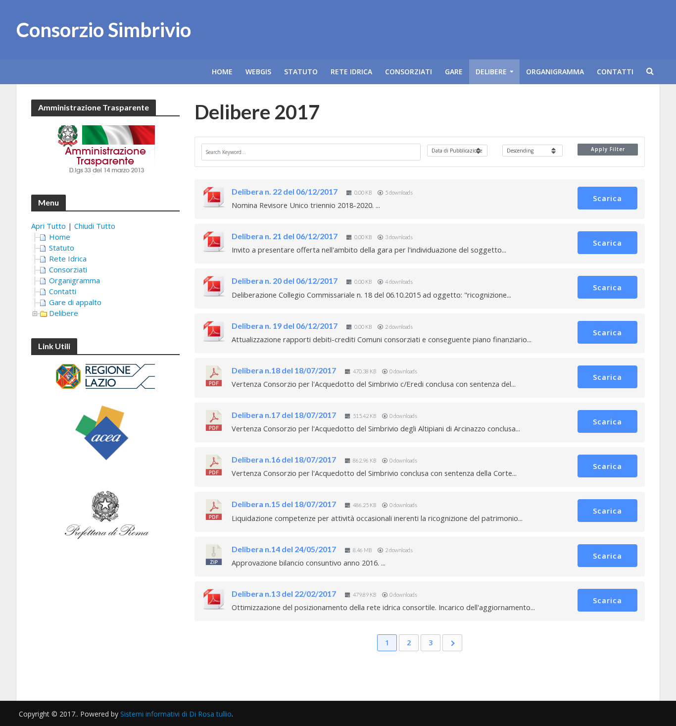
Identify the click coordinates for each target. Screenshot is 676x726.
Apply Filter (608, 149)
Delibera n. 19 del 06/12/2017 (285, 325)
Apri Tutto (48, 226)
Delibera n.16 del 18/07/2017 (284, 459)
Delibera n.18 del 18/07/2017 (284, 370)
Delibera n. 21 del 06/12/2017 (285, 236)
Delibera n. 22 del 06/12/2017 (285, 191)
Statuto (301, 71)
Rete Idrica (351, 71)
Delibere (491, 71)
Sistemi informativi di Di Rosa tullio (176, 714)
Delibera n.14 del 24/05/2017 (284, 549)
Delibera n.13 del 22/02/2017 (284, 593)
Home (222, 71)
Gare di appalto (75, 302)
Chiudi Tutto (94, 226)
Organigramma (555, 71)
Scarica (607, 198)
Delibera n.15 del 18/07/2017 (284, 504)
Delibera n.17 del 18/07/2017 (284, 414)
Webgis (258, 71)
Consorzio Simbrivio (103, 30)
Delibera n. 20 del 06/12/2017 (285, 280)
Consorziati (408, 71)
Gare (454, 71)
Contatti (615, 71)
